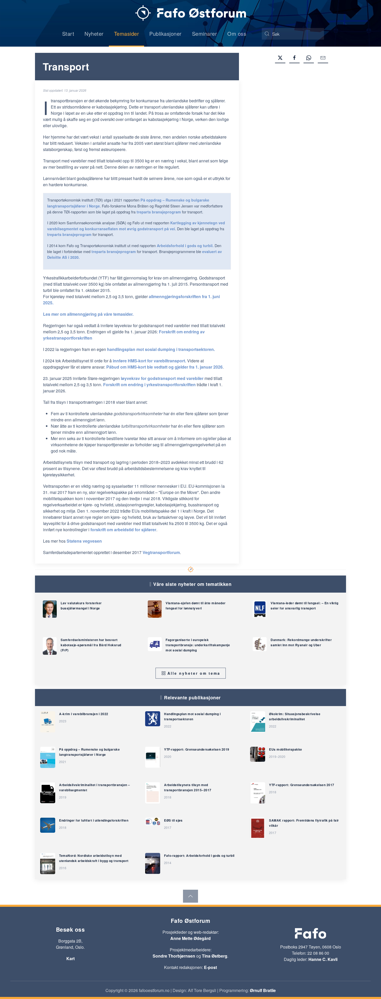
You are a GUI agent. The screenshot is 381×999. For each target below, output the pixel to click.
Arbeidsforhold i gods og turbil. (185, 245)
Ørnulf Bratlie (263, 990)
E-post (210, 967)
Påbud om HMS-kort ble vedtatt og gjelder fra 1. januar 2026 (164, 367)
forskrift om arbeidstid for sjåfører (123, 530)
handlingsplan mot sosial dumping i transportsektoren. (161, 349)
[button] (190, 896)
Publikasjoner (165, 33)
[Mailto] (323, 58)
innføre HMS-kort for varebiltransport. (149, 361)
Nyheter (94, 33)
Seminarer (204, 33)
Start (68, 33)
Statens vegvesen (84, 541)
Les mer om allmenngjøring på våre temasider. (88, 314)
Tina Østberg (214, 956)
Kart (70, 958)
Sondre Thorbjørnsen (174, 956)
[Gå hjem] (190, 13)
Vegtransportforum (161, 552)
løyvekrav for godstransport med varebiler (162, 378)
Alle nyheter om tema (193, 673)
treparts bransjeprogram (159, 211)
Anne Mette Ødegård (190, 938)
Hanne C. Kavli (322, 959)
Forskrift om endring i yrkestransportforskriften (149, 384)
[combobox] (293, 34)
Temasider (126, 33)
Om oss (236, 33)
